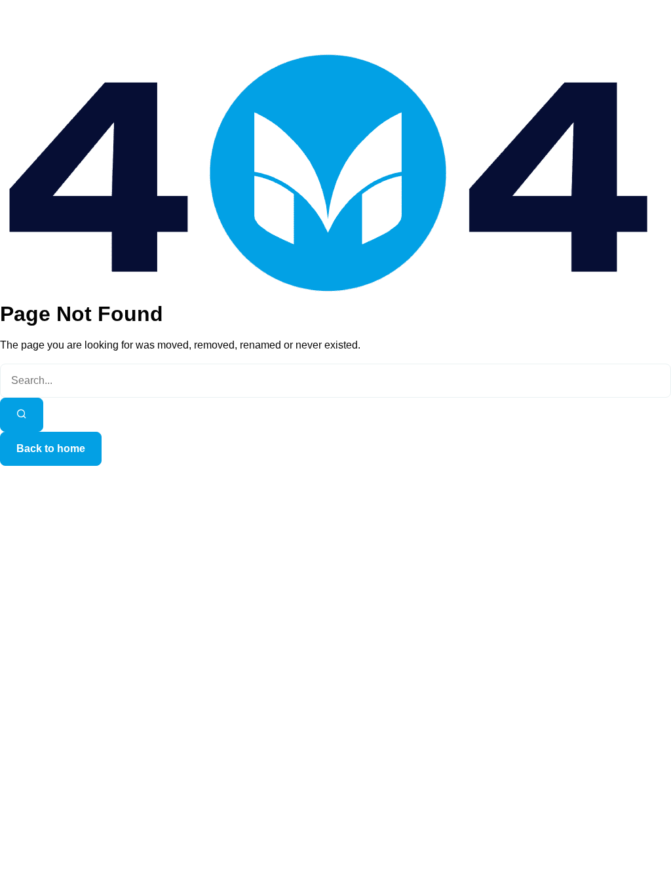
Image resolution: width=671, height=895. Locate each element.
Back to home (50, 448)
